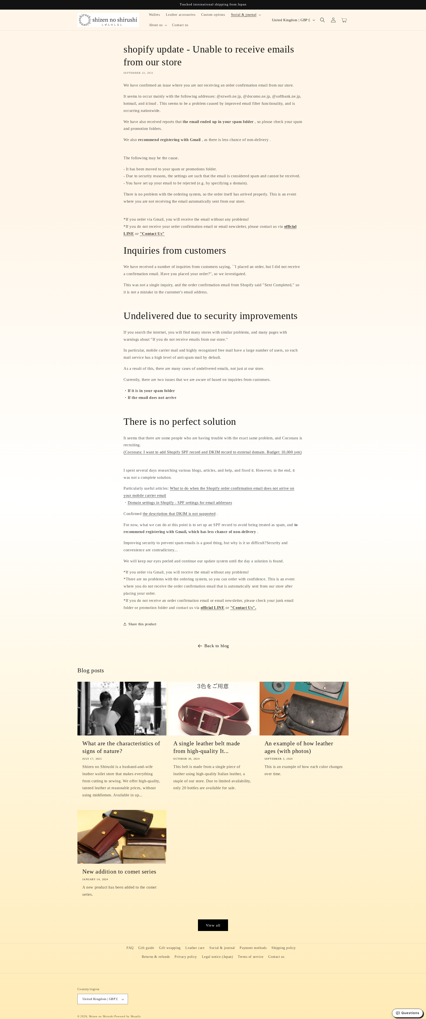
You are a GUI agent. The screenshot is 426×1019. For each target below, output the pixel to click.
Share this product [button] (142, 624)
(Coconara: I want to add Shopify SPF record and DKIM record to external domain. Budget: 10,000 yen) (213, 452)
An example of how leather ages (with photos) (299, 747)
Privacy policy (186, 956)
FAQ (130, 948)
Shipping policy (283, 948)
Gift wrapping (170, 948)
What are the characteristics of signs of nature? (121, 747)
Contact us (276, 956)
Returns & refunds (156, 956)
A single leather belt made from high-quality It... (206, 747)
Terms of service (251, 956)
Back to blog (216, 645)
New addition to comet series (119, 871)
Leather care (194, 948)
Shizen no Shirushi (101, 1016)
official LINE (213, 608)
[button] (245, 15)
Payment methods (253, 948)
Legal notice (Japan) (217, 956)
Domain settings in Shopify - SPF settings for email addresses (180, 503)
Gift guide (146, 948)
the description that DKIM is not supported (179, 514)
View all (213, 925)
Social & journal (222, 948)
